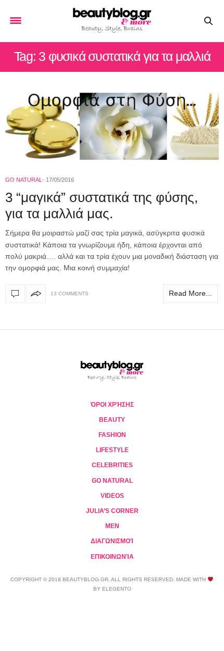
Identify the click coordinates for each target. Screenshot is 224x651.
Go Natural (23, 180)
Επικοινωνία (112, 556)
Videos (112, 495)
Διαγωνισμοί (112, 541)
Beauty (112, 419)
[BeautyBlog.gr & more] (112, 21)
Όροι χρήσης (112, 404)
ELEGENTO (116, 589)
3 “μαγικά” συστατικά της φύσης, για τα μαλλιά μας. (101, 205)
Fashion (112, 435)
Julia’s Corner (112, 511)
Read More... (190, 293)
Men (112, 526)
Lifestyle (112, 450)
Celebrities (112, 465)
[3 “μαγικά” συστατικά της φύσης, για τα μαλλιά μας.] (112, 126)
